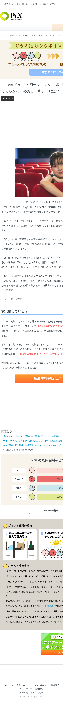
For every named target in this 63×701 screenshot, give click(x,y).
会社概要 (39, 689)
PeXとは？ (9, 685)
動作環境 (49, 606)
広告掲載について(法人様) (31, 692)
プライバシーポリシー (38, 685)
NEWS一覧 (13, 35)
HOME (27, 27)
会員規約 (21, 685)
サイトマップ (26, 689)
